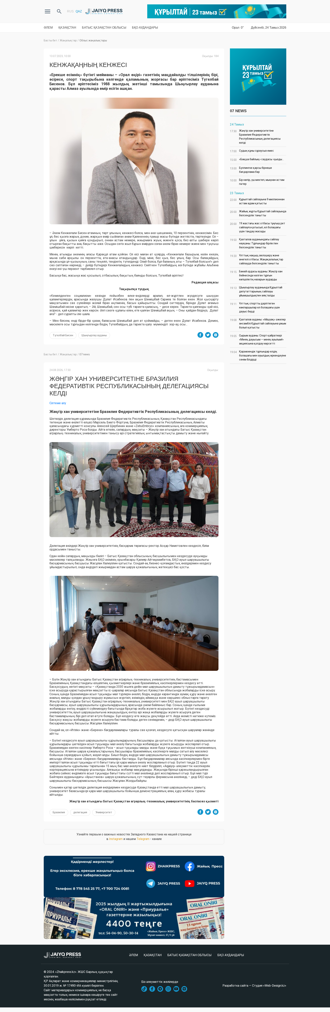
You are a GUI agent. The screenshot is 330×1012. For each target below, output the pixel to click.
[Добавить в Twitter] (208, 335)
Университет (103, 812)
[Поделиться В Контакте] (215, 335)
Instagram (116, 839)
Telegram (143, 839)
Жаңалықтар (68, 40)
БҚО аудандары (145, 27)
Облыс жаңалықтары (93, 40)
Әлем (48, 27)
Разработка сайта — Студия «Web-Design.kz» (254, 985)
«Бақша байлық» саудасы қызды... (257, 159)
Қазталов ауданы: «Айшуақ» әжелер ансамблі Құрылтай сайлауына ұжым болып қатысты (258, 323)
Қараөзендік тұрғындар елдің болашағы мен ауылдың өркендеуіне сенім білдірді (258, 355)
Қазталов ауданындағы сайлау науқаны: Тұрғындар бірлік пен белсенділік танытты (254, 243)
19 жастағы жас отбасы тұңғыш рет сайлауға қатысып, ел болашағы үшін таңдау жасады (257, 227)
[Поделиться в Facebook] (200, 335)
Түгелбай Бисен (63, 335)
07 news (84, 354)
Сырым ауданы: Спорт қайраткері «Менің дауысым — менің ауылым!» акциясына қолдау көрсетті (257, 339)
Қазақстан (67, 27)
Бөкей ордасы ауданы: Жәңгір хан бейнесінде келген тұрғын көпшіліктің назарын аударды (256, 275)
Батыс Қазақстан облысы (104, 27)
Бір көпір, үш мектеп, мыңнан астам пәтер (257, 181)
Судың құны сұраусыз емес (252, 151)
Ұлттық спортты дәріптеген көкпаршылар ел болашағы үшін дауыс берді (255, 307)
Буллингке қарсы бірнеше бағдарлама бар (251, 169)
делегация (80, 812)
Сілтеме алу (57, 403)
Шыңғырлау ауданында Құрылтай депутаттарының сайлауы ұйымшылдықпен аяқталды (256, 291)
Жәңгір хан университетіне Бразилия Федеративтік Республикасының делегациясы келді (255, 136)
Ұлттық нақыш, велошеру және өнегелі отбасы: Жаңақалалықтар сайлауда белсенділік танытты (256, 259)
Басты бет (50, 40)
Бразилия (59, 812)
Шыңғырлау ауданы (94, 335)
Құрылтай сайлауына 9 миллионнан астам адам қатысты (257, 201)
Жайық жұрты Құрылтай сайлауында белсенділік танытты (258, 213)
